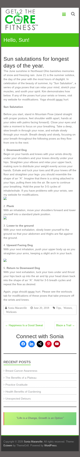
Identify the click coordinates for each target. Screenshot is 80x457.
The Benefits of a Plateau (21, 377)
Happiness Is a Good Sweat (24, 325)
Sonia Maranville (17, 307)
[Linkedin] (31, 344)
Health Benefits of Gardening (23, 391)
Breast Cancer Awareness (21, 370)
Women (67, 307)
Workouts (11, 312)
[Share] (40, 344)
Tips (58, 307)
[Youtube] (57, 344)
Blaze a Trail (65, 325)
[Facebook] (23, 344)
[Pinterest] (48, 344)
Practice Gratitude (16, 384)
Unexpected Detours (18, 398)
